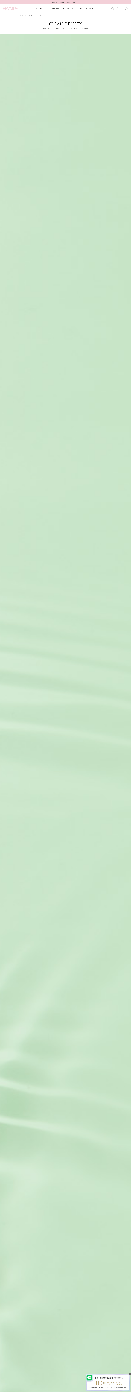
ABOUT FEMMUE (56, 8)
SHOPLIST (89, 8)
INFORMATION (74, 8)
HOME (17, 15)
